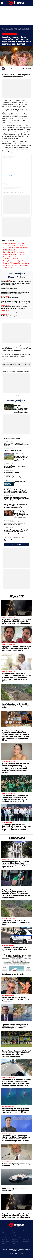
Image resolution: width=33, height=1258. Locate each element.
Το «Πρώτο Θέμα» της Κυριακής (10, 297)
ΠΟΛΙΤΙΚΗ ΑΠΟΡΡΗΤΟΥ (24, 1249)
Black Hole (15, 1231)
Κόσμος (4, 1237)
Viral (24, 1233)
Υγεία (13, 1243)
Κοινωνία (4, 1239)
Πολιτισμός (26, 1235)
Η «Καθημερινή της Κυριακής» (9, 288)
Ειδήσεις (11, 277)
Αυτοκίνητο (15, 1241)
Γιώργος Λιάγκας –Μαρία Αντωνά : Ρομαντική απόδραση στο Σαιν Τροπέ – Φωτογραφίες (14, 307)
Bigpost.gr (17, 350)
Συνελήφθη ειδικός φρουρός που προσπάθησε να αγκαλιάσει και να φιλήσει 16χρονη (15, 293)
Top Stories (21, 277)
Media (14, 1233)
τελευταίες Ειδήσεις (19, 346)
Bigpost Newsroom (11, 69)
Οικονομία (4, 1235)
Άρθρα (3, 1243)
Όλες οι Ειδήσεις (16, 544)
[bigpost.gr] (16, 3)
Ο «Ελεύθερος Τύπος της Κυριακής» (11, 316)
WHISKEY (20, 1253)
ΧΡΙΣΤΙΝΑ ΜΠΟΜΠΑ (23, 371)
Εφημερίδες (26, 1241)
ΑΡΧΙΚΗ (3, 28)
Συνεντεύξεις (5, 1241)
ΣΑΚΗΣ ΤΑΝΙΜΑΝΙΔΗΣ (9, 371)
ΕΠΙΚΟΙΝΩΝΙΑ (16, 1250)
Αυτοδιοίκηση (16, 1237)
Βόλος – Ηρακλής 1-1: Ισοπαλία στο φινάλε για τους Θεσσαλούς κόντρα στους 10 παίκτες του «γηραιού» (16, 302)
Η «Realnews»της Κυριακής (9, 312)
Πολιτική (4, 1233)
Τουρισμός (26, 1237)
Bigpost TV (26, 1239)
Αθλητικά (14, 1239)
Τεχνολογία (26, 1231)
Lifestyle (8, 28)
